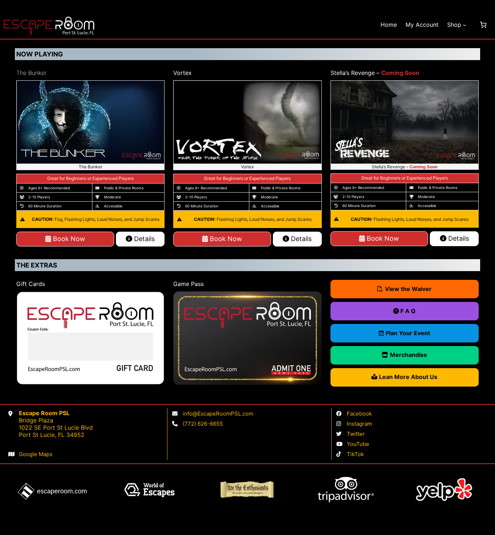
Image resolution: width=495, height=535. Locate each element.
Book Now (68, 239)
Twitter (356, 433)
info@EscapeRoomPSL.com (218, 413)
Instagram (359, 423)
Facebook (359, 413)
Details (143, 239)
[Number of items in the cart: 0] (483, 25)
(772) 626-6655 (203, 423)
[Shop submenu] (464, 25)
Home (388, 24)
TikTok (355, 454)
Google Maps (36, 454)
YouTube (358, 444)
